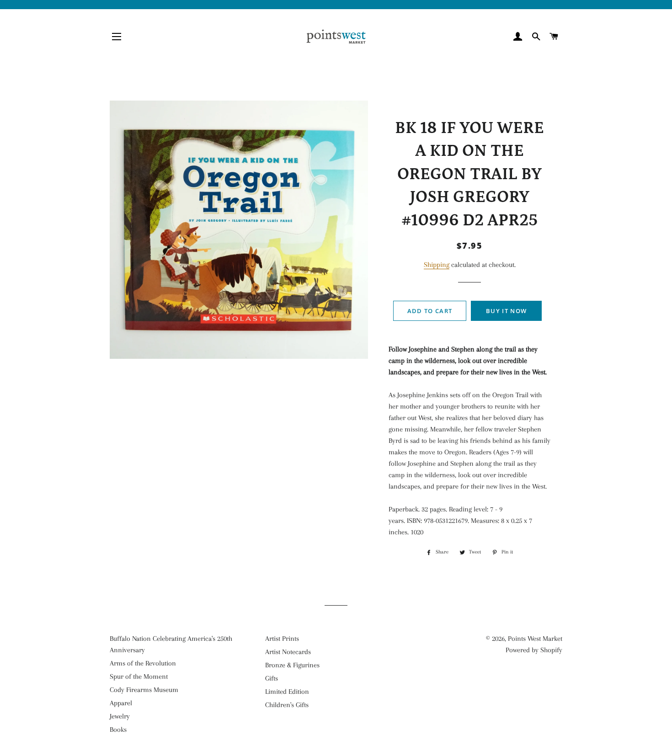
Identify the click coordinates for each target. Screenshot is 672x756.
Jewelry (120, 716)
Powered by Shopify (534, 650)
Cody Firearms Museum (144, 690)
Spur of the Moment (139, 676)
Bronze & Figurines (292, 665)
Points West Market (535, 638)
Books (118, 729)
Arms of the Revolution (143, 663)
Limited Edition (287, 691)
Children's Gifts (287, 705)
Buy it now (506, 311)
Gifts (271, 678)
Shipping (436, 265)
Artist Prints (282, 638)
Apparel (121, 703)
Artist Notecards (288, 652)
